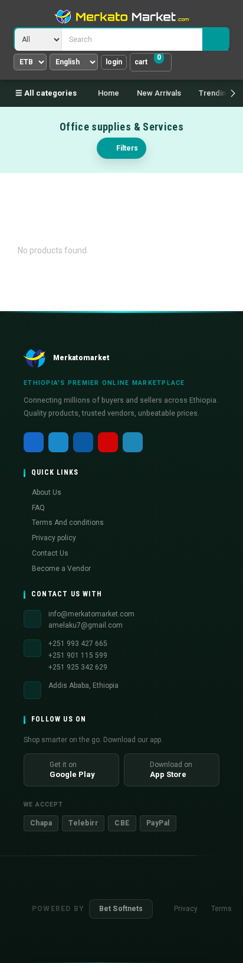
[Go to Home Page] (121, 16)
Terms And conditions (68, 522)
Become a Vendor (61, 568)
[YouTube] (108, 442)
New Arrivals (159, 93)
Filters (127, 148)
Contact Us (50, 553)
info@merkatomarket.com (91, 614)
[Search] (215, 39)
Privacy (186, 909)
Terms (221, 909)
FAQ (38, 508)
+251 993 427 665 (77, 643)
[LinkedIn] (83, 442)
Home (108, 93)
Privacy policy (54, 538)
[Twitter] (58, 442)
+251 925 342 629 (77, 667)
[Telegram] (133, 442)
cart (147, 59)
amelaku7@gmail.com (85, 625)
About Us (46, 492)
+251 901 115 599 (77, 655)
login (114, 62)
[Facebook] (34, 442)
